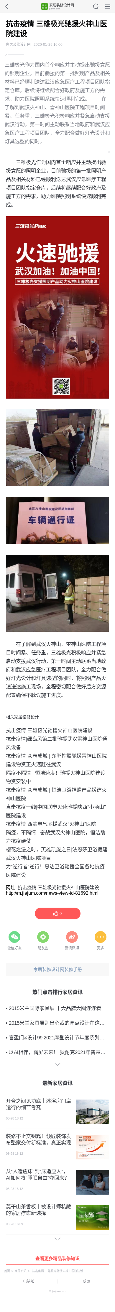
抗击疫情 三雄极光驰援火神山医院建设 (49, 730)
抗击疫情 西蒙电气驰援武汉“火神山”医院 (51, 823)
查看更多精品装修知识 (57, 1258)
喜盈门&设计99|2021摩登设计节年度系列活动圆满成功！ (59, 1038)
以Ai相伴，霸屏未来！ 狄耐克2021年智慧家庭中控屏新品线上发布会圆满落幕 (59, 1052)
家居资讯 (21, 1271)
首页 (7, 1271)
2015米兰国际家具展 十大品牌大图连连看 (55, 1008)
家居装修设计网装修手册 (57, 969)
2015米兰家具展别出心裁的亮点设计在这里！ (59, 1023)
